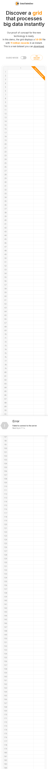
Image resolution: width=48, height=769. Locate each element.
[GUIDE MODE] (23, 57)
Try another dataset (36, 57)
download (39, 46)
